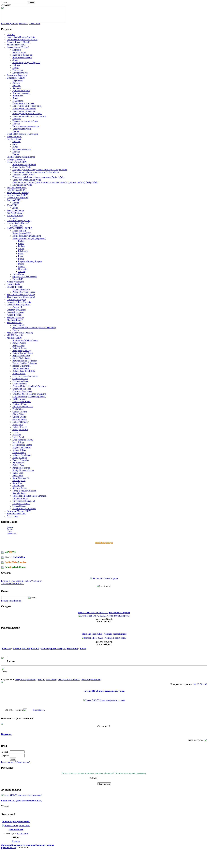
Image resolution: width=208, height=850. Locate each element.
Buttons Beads (18, 373)
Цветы (15, 131)
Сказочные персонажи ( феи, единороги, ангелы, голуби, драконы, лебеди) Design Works (55, 182)
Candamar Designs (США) (19, 220)
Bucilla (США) (14, 139)
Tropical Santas (19, 506)
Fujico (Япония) (14, 136)
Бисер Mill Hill (19, 231)
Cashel (21, 248)
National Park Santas (21, 455)
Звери (15, 144)
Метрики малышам (21, 149)
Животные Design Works (24, 164)
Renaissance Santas (21, 468)
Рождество (17, 70)
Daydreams (17, 80)
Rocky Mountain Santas (23, 470)
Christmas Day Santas (22, 391)
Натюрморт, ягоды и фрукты (26, 62)
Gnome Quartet (19, 417)
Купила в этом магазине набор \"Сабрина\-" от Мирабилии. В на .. (21, 582)
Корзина (6, 734)
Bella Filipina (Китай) (17, 187)
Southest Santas (19, 488)
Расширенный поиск (11, 601)
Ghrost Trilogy (19, 414)
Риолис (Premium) (21, 289)
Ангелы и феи (19, 52)
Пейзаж (16, 65)
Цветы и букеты (20, 73)
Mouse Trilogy (19, 452)
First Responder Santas (22, 406)
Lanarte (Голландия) (16, 299)
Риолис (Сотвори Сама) (23, 292)
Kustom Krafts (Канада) (18, 223)
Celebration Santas (20, 381)
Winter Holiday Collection (24, 508)
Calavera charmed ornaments (25, 376)
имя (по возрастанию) (25, 679)
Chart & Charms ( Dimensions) (21, 157)
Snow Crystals (18, 480)
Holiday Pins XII (20, 429)
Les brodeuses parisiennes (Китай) (22, 39)
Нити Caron (18, 274)
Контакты (23, 23)
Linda (20, 256)
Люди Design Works (21, 167)
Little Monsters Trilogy (22, 440)
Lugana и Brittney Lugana (30, 261)
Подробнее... (39, 710)
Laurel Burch (18, 437)
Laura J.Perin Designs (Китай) (21, 37)
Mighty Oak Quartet (21, 447)
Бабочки (16, 85)
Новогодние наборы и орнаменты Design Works (35, 172)
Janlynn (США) (14, 200)
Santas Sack (17, 473)
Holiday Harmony (20, 422)
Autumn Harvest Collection (24, 361)
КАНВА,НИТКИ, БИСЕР (19, 228)
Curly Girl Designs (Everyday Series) (29, 396)
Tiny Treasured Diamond (23, 501)
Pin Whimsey (18, 462)
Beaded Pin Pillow (20, 368)
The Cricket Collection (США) (21, 294)
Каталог (6, 648)
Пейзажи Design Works (23, 174)
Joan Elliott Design (15, 210)
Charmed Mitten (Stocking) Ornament (29, 386)
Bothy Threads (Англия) (18, 192)
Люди (15, 60)
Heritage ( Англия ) (16, 159)
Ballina (21, 241)
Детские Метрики (21, 90)
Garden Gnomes (19, 411)
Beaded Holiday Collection (24, 363)
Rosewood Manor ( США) (19, 511)
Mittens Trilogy (19, 450)
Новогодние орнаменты (24, 108)
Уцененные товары (16, 44)
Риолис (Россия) (14, 287)
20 (198, 684)
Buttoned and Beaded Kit (23, 371)
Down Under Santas (21, 401)
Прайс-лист (34, 23)
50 (201, 684)
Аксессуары (12, 516)
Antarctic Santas (19, 348)
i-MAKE (11, 34)
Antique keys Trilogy (21, 350)
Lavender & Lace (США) (18, 304)
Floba (20, 253)
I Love (15, 432)
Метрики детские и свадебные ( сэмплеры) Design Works (39, 169)
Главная (5, 23)
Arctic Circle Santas (21, 358)
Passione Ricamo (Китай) (18, 42)
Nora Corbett (18, 325)
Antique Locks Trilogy (22, 353)
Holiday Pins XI (19, 427)
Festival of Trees (19, 404)
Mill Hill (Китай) (14, 335)
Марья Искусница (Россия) (20, 332)
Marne (21, 264)
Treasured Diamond (21, 503)
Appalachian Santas (21, 355)
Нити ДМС (17, 279)
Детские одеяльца (21, 93)
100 (205, 684)
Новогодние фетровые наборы (27, 113)
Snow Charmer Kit (20, 478)
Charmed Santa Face (21, 389)
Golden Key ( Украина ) (18, 197)
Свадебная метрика (21, 129)
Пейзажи (16, 118)
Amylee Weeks (19, 343)
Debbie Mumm (19, 399)
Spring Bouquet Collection (24, 490)
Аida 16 (21, 271)
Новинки (16, 50)
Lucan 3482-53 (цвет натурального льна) (104, 691)
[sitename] (33, 21)
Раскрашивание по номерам (25, 126)
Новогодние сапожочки (24, 111)
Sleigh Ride (17, 475)
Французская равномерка (24, 276)
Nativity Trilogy (19, 457)
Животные (17, 95)
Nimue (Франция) (15, 282)
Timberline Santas (20, 498)
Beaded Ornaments (21, 366)
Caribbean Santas (20, 378)
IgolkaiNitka (19, 557)
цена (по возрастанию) (69, 679)
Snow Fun (17, 483)
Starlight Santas (19, 493)
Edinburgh (23, 251)
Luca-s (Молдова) (15, 312)
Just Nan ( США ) (15, 213)
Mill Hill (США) (14, 338)
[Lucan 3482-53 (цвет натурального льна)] (21, 795)
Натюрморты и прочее (23, 103)
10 (194, 684)
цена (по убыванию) (91, 679)
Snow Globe (18, 485)
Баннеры (16, 88)
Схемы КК (17, 225)
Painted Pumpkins (20, 460)
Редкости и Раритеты (17, 75)
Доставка (13, 23)
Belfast (21, 243)
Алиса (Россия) (14, 315)
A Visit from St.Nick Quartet (25, 340)
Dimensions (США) (16, 78)
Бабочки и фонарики (22, 55)
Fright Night (17, 409)
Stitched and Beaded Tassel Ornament (29, 496)
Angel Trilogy (18, 345)
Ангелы (16, 83)
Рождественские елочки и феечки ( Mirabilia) (34, 327)
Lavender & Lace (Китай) (19, 302)
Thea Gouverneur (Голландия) (21, 297)
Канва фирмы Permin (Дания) (26, 236)
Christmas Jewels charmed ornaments (29, 394)
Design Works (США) (17, 162)
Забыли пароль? (22, 762)
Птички (16, 123)
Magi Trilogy (18, 442)
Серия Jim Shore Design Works (26, 180)
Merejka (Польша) (15, 317)
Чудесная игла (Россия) (18, 47)
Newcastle (22, 269)
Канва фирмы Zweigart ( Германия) (29, 238)
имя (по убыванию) (47, 679)
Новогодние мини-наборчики (26, 106)
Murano (21, 266)
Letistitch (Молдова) (16, 310)
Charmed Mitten (19, 383)
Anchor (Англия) (15, 215)
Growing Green (19, 419)
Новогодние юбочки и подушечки (29, 116)
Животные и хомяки (22, 57)
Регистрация (7, 762)
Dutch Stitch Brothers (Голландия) (22, 134)
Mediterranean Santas (22, 445)
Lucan (21, 259)
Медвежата (17, 101)
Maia (14, 218)
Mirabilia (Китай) (15, 320)
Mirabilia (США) (14, 322)
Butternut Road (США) (17, 195)
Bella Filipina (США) (16, 190)
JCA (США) (12, 205)
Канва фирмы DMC (22, 233)
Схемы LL (17, 307)
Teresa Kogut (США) (16, 513)
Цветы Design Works (22, 185)
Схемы (15, 330)
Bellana (21, 246)
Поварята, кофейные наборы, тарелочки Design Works (38, 177)
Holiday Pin (17, 424)
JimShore (16, 434)
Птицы (15, 67)
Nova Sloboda (13, 284)
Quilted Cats (18, 465)
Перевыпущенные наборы (25, 121)
